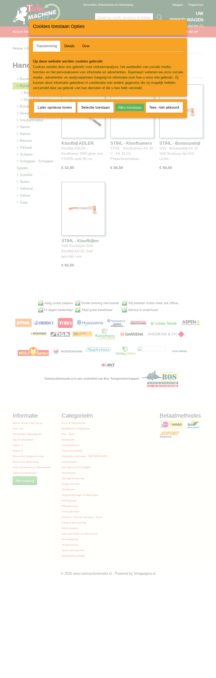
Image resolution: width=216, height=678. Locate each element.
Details (69, 46)
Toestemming (46, 46)
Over (86, 46)
